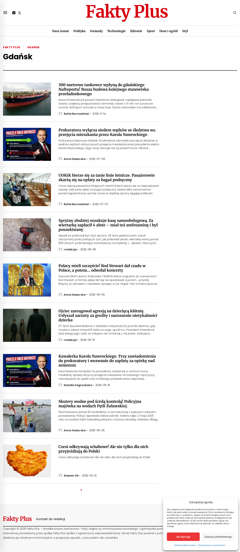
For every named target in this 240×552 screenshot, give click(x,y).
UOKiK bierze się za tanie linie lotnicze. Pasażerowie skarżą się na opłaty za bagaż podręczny (106, 177)
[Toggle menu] (5, 13)
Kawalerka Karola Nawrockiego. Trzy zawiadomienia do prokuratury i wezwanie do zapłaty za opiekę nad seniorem (107, 360)
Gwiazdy (96, 31)
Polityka (79, 31)
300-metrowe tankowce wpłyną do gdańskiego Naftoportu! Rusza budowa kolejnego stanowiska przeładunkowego (103, 89)
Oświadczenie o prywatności (211, 545)
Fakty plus (11, 47)
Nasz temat (60, 31)
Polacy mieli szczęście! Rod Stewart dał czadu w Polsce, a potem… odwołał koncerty (102, 268)
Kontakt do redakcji (50, 519)
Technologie (116, 31)
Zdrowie (136, 31)
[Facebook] (14, 13)
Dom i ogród (168, 31)
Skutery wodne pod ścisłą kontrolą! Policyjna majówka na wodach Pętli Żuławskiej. (99, 403)
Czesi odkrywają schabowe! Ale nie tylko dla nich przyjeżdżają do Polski (103, 448)
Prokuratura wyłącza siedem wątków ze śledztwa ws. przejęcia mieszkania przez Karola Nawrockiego (107, 132)
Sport (151, 31)
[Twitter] (19, 13)
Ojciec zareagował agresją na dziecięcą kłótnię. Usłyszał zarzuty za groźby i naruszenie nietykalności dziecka (107, 315)
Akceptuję (183, 537)
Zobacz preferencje (218, 537)
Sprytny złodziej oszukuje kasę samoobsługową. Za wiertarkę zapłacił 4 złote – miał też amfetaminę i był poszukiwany (108, 225)
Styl (185, 31)
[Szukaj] (234, 13)
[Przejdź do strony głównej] (127, 13)
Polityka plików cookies (185, 545)
